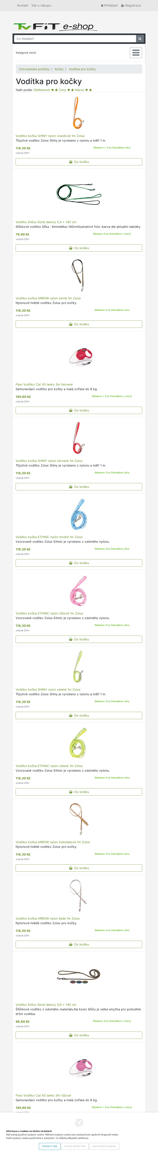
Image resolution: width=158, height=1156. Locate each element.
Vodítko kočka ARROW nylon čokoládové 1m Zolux (53, 842)
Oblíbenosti (42, 90)
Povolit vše (49, 1146)
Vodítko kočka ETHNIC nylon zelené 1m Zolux (49, 766)
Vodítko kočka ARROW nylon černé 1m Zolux (48, 298)
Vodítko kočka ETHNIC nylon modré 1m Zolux (49, 537)
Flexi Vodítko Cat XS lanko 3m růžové (43, 1095)
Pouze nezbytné (74, 1146)
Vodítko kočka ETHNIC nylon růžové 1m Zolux (49, 613)
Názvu (79, 90)
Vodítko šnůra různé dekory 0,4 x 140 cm (46, 222)
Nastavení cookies (104, 1146)
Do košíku (80, 162)
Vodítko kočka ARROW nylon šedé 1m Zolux (48, 918)
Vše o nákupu (41, 5)
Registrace (132, 5)
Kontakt (22, 5)
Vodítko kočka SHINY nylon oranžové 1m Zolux (50, 136)
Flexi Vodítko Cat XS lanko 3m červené (44, 384)
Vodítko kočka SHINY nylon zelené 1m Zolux (48, 689)
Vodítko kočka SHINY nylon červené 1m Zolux (49, 461)
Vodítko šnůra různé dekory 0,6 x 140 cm (46, 1005)
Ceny (62, 90)
